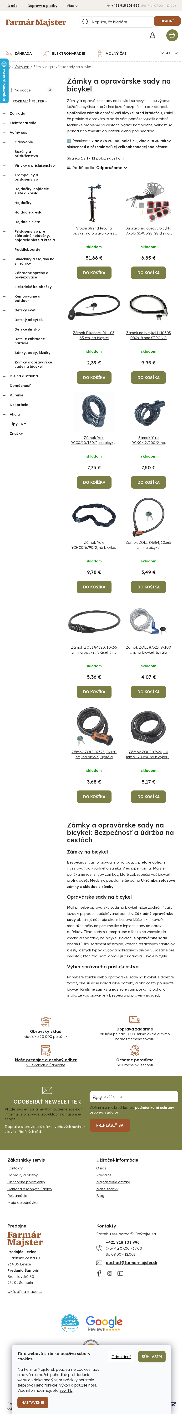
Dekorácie (19, 404)
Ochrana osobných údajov (29, 1189)
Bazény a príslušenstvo (26, 153)
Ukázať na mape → (24, 1291)
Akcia (15, 414)
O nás (12, 6)
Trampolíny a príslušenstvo (26, 177)
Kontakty (15, 1168)
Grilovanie (24, 142)
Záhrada (17, 113)
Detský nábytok (29, 319)
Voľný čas (18, 132)
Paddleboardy (27, 249)
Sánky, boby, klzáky (33, 352)
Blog (100, 1195)
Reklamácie (17, 1195)
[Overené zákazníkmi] (70, 1323)
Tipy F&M (18, 424)
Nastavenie (32, 1402)
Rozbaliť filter (28, 101)
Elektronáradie (23, 123)
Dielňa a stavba (24, 376)
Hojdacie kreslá (28, 212)
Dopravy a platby (42, 6)
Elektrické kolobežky (33, 286)
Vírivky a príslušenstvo (35, 165)
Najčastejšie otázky (113, 1182)
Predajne (104, 1175)
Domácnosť (20, 385)
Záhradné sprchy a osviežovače (31, 275)
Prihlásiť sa (109, 1125)
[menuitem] (21, 53)
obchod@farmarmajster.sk (131, 1262)
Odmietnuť (121, 1356)
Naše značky (107, 1189)
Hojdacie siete (27, 221)
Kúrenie (16, 395)
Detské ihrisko (27, 329)
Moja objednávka (22, 1202)
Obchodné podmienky (26, 1182)
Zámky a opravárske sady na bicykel (33, 364)
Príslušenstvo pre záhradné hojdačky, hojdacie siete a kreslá (35, 235)
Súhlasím (152, 1356)
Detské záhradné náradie (30, 340)
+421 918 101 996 (126, 5)
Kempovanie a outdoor (27, 298)
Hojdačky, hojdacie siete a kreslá (32, 191)
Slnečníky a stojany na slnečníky (35, 261)
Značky (16, 433)
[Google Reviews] (104, 1323)
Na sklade (33, 90)
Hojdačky (23, 202)
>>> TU (66, 1390)
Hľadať (167, 21)
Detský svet (25, 310)
